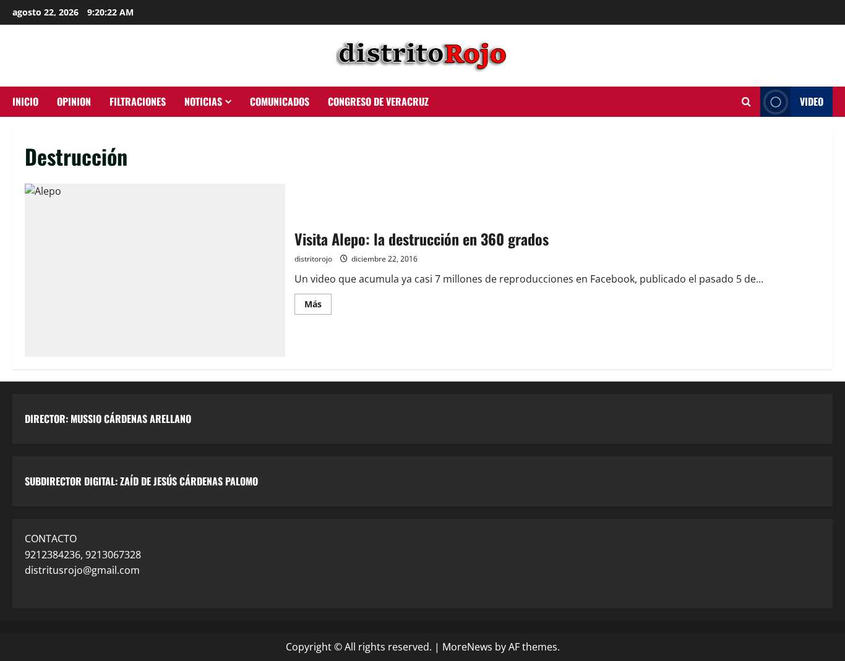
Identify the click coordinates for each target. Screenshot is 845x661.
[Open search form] (746, 102)
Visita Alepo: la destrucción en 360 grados (155, 270)
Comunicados (279, 101)
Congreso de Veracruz (378, 101)
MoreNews (467, 647)
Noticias (203, 101)
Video (811, 101)
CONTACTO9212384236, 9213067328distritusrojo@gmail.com (83, 554)
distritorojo (313, 259)
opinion (74, 101)
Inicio (25, 101)
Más (318, 302)
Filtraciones (137, 101)
